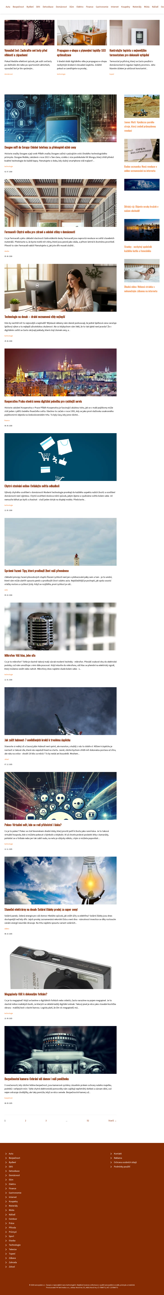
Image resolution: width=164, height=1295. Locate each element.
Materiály (137, 6)
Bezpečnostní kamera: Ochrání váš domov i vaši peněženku (36, 1078)
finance (6, 420)
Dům (71, 6)
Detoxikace (48, 6)
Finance (89, 6)
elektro (6, 929)
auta (6, 590)
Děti (38, 6)
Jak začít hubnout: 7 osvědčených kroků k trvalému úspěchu (37, 740)
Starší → (112, 1120)
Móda (146, 6)
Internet (115, 6)
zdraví (6, 759)
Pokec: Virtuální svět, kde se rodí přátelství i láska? (33, 824)
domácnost (8, 74)
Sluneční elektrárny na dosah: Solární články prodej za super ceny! (41, 909)
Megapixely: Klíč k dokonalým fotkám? (25, 994)
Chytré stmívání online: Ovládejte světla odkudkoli (31, 486)
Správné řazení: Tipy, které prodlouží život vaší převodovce (36, 570)
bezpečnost (8, 1098)
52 (88, 1120)
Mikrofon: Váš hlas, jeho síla (19, 655)
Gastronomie (102, 6)
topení (112, 74)
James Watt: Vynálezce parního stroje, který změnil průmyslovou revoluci (140, 126)
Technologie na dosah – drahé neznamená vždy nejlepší (34, 316)
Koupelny (125, 6)
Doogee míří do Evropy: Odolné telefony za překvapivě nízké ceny (40, 147)
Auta (8, 6)
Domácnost (61, 6)
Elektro (79, 6)
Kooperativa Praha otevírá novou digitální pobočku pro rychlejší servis (43, 401)
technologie (61, 74)
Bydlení (30, 6)
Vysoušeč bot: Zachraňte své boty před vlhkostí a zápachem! (25, 52)
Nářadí (155, 6)
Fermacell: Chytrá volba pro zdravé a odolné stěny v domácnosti (39, 231)
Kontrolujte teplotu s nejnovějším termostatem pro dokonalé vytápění (129, 52)
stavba (6, 251)
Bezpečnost (18, 6)
